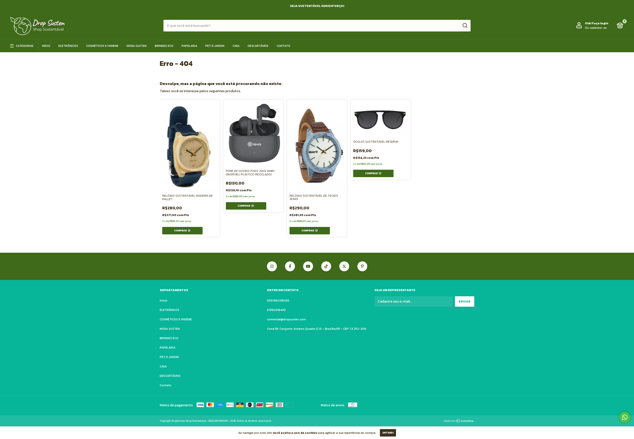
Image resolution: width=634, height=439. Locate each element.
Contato (283, 46)
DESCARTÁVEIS (258, 46)
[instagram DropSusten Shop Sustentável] (272, 266)
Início (46, 46)
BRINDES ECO (164, 46)
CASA (236, 46)
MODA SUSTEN (137, 46)
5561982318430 (278, 300)
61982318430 (276, 310)
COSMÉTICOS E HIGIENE (102, 46)
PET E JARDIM (214, 46)
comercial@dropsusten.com (286, 319)
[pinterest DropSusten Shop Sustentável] (362, 266)
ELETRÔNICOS (68, 46)
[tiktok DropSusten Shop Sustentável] (326, 266)
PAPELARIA (189, 46)
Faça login (600, 23)
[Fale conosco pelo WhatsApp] (624, 417)
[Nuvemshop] (458, 421)
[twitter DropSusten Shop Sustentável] (344, 266)
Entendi (388, 433)
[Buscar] (465, 25)
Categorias (24, 46)
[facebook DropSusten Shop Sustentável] (290, 266)
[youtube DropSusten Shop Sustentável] (308, 266)
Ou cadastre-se (596, 28)
